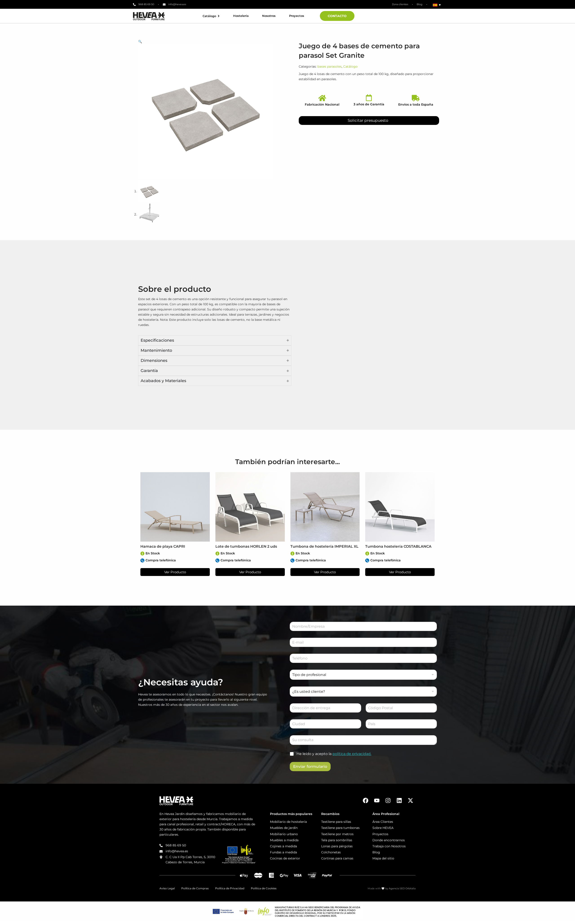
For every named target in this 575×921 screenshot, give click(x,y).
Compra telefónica (161, 560)
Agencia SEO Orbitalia (402, 888)
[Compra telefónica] (142, 560)
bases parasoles (329, 66)
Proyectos (296, 16)
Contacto (337, 16)
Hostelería (241, 16)
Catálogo (209, 16)
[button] (211, 41)
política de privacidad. (351, 754)
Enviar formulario (310, 766)
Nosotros (269, 16)
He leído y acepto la (333, 754)
